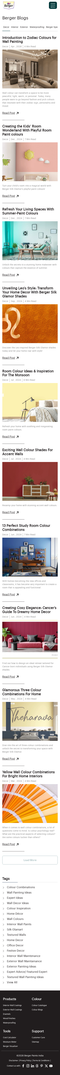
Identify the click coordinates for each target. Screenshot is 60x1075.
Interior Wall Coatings (12, 1005)
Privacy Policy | (26, 1060)
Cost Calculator (9, 1037)
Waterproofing (9, 1022)
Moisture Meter (9, 1042)
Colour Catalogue (39, 1005)
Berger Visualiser (10, 1046)
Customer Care (38, 1037)
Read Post (8, 113)
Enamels (6, 1014)
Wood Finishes (9, 1018)
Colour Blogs (37, 1009)
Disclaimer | (14, 1060)
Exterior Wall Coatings (12, 1009)
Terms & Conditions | (42, 1060)
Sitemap (35, 1042)
